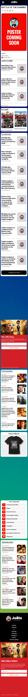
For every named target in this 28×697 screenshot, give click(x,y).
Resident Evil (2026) (11, 519)
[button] (3, 2)
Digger (8, 508)
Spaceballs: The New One (13, 533)
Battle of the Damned (6, 130)
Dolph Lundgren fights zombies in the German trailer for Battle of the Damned (8, 245)
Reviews (14, 631)
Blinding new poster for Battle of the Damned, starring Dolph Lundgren (8, 216)
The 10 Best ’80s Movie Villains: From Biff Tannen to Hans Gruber (8, 591)
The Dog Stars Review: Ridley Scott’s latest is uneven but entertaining (8, 400)
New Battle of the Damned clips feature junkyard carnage (8, 67)
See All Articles (4, 105)
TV (14, 629)
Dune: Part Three (11, 511)
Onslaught (9, 526)
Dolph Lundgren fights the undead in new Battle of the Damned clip (8, 95)
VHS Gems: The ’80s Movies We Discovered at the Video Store (8, 570)
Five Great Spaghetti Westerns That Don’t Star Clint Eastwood (8, 549)
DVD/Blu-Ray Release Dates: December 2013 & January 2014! (8, 170)
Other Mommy (10, 522)
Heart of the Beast (11, 529)
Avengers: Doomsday (12, 504)
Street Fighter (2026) (12, 515)
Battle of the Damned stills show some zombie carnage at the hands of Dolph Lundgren (8, 201)
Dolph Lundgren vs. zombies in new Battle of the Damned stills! (8, 230)
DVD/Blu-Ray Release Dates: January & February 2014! (8, 140)
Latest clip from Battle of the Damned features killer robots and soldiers (8, 81)
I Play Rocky (9, 536)
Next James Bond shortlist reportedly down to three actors (7, 389)
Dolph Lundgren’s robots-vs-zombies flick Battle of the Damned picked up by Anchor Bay (8, 260)
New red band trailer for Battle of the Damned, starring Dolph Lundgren (8, 155)
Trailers (14, 633)
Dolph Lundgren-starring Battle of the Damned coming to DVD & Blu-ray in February (8, 184)
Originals (14, 635)
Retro (14, 637)
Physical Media (14, 639)
